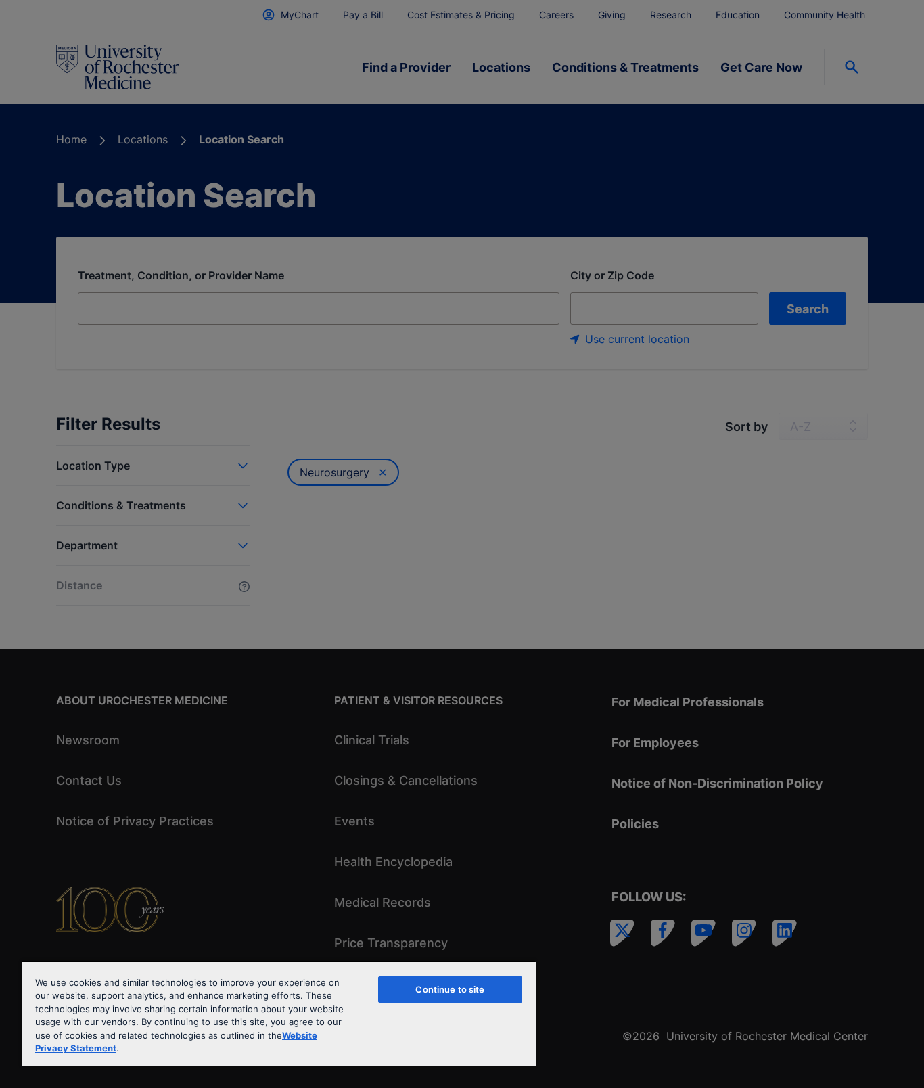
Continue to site (449, 989)
